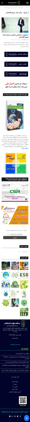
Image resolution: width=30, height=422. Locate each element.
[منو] (27, 3)
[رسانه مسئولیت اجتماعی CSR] (14, 3)
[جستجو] (2, 3)
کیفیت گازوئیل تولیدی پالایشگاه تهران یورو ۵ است (17, 362)
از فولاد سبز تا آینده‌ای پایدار (22, 353)
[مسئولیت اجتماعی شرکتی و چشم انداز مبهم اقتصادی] (15, 25)
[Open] (26, 418)
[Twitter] (17, 416)
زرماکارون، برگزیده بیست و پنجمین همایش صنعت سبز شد (15, 370)
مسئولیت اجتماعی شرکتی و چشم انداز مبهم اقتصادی (15, 36)
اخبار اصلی (26, 31)
